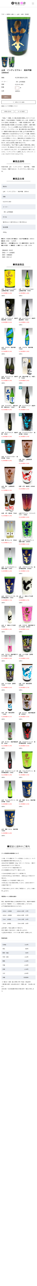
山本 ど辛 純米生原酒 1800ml (26, 684)
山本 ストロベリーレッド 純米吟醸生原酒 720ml (9, 771)
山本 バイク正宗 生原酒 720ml (9, 684)
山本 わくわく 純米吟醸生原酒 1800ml (27, 713)
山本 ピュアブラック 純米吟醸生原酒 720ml (27, 319)
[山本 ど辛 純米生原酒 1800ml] (27, 673)
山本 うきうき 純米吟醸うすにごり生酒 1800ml (27, 626)
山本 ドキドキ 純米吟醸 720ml (26, 348)
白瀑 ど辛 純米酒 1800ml (27, 486)
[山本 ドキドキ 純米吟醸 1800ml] (9, 337)
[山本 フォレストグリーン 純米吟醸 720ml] (9, 789)
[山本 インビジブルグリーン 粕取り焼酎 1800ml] (27, 530)
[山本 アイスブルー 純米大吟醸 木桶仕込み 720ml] (9, 395)
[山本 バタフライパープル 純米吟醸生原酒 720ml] (9, 586)
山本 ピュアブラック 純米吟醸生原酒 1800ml (9, 319)
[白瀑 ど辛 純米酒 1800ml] (27, 476)
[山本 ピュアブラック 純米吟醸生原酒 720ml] (27, 308)
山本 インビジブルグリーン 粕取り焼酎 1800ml (27, 540)
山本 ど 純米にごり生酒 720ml (9, 626)
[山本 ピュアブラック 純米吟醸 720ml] (9, 422)
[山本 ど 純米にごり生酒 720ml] (9, 615)
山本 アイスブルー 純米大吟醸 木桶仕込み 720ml (9, 406)
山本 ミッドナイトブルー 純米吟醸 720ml (9, 457)
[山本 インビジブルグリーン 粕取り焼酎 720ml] (9, 556)
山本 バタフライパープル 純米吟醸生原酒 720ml (9, 596)
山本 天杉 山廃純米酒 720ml (8, 487)
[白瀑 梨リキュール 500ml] (9, 530)
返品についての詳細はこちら (9, 106)
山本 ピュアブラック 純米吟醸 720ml (9, 433)
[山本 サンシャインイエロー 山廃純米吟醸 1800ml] (9, 279)
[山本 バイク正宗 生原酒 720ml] (9, 673)
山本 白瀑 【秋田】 (23, 14)
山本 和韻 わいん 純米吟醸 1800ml (27, 800)
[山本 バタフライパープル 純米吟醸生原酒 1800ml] (27, 556)
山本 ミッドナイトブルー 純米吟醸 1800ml (27, 433)
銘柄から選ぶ (11, 14)
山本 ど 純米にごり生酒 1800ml (26, 596)
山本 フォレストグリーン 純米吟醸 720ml (9, 800)
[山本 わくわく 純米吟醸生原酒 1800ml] (27, 702)
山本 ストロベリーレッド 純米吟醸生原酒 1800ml (27, 742)
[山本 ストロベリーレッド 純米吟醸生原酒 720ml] (9, 760)
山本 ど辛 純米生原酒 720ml (7, 713)
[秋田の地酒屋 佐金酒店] (18, 4)
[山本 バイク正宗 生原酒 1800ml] (27, 644)
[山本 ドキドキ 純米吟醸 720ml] (27, 337)
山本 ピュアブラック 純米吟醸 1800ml (27, 406)
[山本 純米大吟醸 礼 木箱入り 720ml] (27, 366)
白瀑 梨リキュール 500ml (9, 540)
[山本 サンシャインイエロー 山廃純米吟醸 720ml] (27, 279)
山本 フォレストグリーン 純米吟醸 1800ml (27, 771)
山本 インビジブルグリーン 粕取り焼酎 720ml (9, 567)
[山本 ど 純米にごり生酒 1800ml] (27, 586)
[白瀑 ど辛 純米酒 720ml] (9, 503)
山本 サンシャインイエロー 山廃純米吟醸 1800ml (9, 289)
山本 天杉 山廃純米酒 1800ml (26, 460)
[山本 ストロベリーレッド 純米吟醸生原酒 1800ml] (27, 731)
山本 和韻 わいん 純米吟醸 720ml (10, 830)
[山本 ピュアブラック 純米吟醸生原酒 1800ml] (9, 308)
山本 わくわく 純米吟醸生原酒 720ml (9, 742)
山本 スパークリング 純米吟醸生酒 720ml (9, 377)
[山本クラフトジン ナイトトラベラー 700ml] (27, 503)
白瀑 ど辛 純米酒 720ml (9, 513)
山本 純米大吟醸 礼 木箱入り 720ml (27, 377)
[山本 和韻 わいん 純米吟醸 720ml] (9, 819)
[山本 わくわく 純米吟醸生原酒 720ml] (9, 731)
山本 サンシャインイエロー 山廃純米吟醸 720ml (27, 289)
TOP (2, 14)
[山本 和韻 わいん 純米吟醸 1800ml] (27, 789)
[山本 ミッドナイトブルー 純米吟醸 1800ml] (27, 422)
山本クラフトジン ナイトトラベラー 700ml (27, 514)
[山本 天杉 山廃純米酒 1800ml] (27, 449)
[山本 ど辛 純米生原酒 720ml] (9, 702)
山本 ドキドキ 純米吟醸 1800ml (9, 348)
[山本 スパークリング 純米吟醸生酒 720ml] (9, 366)
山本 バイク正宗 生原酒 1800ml (26, 655)
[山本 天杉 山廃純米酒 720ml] (9, 476)
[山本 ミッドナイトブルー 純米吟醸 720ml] (9, 447)
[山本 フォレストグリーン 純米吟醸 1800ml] (27, 760)
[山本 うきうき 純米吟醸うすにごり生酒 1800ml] (27, 615)
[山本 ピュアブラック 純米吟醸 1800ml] (27, 395)
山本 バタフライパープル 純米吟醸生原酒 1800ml (27, 567)
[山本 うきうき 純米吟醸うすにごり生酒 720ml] (9, 644)
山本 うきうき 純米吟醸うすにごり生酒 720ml (9, 655)
